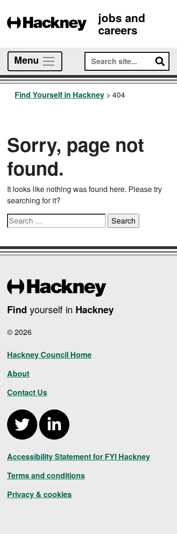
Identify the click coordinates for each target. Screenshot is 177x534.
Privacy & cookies (39, 494)
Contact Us (27, 392)
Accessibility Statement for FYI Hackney (78, 456)
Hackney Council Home (49, 354)
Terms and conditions (46, 475)
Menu (28, 60)
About (18, 373)
